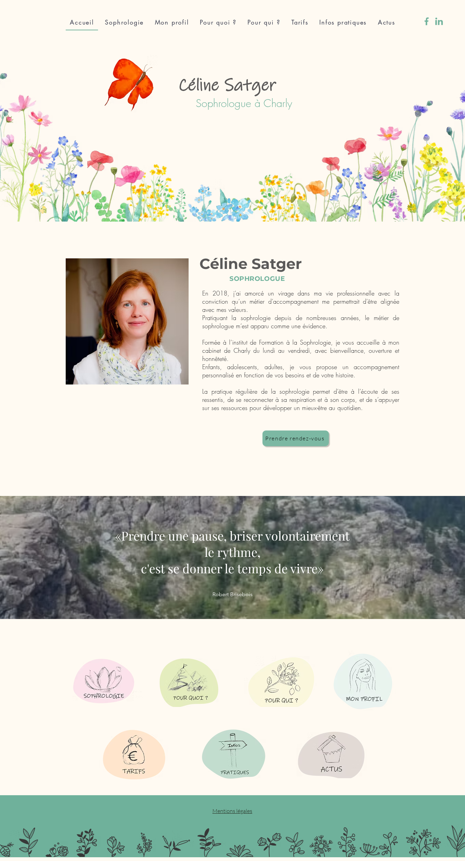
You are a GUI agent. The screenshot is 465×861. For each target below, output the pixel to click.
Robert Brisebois (232, 594)
